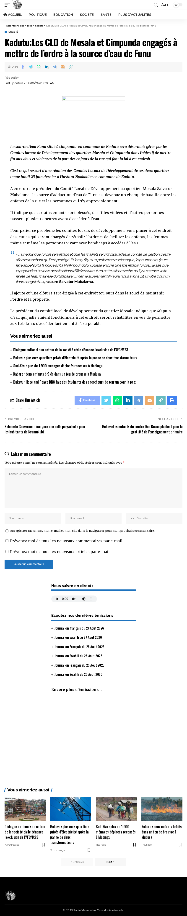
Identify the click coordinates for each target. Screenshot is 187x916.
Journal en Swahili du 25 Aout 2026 (78, 674)
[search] (156, 4)
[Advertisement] (93, 737)
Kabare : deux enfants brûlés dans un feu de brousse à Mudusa (57, 374)
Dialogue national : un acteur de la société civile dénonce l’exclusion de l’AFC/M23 (70, 350)
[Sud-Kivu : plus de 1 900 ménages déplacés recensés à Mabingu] (116, 809)
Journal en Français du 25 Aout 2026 (79, 665)
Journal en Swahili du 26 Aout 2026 (78, 655)
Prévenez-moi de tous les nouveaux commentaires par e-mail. (66, 541)
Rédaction (12, 77)
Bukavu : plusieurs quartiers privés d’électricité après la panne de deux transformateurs (75, 358)
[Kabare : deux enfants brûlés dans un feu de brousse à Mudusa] (161, 809)
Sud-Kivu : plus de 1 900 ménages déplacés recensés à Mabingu (57, 366)
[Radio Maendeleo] (17, 5)
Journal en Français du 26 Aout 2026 (79, 646)
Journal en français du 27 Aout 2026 (79, 627)
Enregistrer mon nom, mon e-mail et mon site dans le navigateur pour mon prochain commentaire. (82, 530)
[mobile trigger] (8, 5)
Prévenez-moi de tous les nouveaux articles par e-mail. (60, 551)
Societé (13, 32)
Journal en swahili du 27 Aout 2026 (78, 637)
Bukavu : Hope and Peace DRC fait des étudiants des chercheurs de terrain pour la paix (74, 382)
